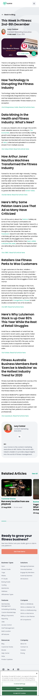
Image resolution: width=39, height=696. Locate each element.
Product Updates (7, 659)
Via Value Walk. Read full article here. (15, 149)
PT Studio (5, 579)
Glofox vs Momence (27, 613)
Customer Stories (8, 499)
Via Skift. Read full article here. (12, 307)
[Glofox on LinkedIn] (8, 669)
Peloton (25, 219)
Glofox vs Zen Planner (27, 616)
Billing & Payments (8, 615)
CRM (3, 622)
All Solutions (24, 579)
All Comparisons (25, 620)
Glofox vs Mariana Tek (27, 607)
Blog (3, 644)
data (5, 142)
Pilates (4, 576)
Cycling (4, 585)
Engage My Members (27, 572)
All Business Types (7, 594)
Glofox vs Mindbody (26, 604)
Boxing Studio (6, 582)
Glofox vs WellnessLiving (28, 610)
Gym (3, 566)
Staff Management (8, 628)
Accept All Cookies (19, 693)
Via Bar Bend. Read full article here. (14, 195)
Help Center (5, 653)
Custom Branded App (9, 612)
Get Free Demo (19, 551)
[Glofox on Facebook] (13, 669)
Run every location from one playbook (15, 502)
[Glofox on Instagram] (3, 669)
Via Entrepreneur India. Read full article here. (18, 107)
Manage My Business (27, 566)
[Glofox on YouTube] (18, 669)
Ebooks (4, 650)
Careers (23, 650)
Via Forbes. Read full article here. (13, 353)
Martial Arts (5, 588)
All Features (5, 634)
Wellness (4, 591)
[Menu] (34, 3)
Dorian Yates (30, 191)
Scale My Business (26, 576)
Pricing (22, 653)
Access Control (7, 625)
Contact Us (24, 647)
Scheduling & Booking (9, 609)
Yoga (3, 572)
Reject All (19, 688)
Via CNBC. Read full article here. (13, 252)
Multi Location (6, 631)
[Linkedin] (19, 436)
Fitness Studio (6, 569)
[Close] (37, 673)
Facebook (5, 234)
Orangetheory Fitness (21, 300)
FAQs (3, 656)
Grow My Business (26, 569)
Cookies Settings (19, 684)
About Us (23, 644)
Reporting (5, 619)
